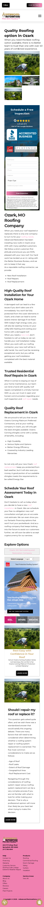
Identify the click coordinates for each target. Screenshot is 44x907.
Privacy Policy (13, 207)
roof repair (27, 399)
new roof (25, 335)
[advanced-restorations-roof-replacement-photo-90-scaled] (13, 94)
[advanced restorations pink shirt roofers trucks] (30, 80)
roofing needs (27, 237)
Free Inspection (22, 193)
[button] (40, 16)
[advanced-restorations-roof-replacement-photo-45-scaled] (13, 81)
